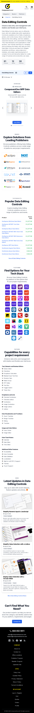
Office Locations (17, 655)
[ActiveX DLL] (7, 298)
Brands (14, 14)
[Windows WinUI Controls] (26, 332)
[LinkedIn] (9, 640)
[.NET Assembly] (14, 287)
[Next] (31, 108)
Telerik (14, 583)
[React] (7, 321)
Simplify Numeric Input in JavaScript (15, 512)
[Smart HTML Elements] (24, 174)
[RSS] (24, 640)
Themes (6, 463)
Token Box (7, 390)
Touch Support (8, 466)
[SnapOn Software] (9, 180)
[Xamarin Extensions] (14, 338)
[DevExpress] (9, 162)
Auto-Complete (8, 454)
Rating (6, 421)
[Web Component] (7, 332)
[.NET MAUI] (7, 292)
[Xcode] (20, 338)
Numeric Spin (8, 378)
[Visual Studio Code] (20, 327)
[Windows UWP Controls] (20, 332)
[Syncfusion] (24, 180)
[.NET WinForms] (14, 292)
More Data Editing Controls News (17, 595)
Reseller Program (17, 661)
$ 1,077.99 (29, 221)
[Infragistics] (24, 162)
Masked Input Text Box (11, 376)
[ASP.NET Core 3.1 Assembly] (20, 304)
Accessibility (7, 452)
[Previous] (2, 108)
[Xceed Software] (24, 187)
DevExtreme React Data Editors (10, 254)
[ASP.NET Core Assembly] (26, 304)
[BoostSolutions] (24, 156)
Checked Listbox (9, 399)
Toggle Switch (8, 388)
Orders (17, 702)
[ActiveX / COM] (26, 292)
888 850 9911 (18, 631)
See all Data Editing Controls (17, 258)
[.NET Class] (26, 287)
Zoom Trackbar (8, 416)
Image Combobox (9, 404)
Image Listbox (8, 406)
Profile (17, 705)
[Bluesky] (21, 640)
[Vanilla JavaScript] (26, 321)
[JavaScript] (7, 315)
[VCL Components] (7, 327)
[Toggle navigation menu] (16, 72)
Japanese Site (17, 664)
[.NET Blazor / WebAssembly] (20, 287)
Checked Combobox (10, 397)
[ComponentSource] (7, 7)
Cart (17, 696)
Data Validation (8, 456)
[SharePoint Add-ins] (20, 321)
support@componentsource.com (17, 636)
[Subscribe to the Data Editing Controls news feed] (27, 490)
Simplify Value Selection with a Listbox (16, 544)
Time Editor (7, 444)
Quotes (17, 699)
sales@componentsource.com (17, 634)
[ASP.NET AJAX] (14, 304)
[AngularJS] (26, 298)
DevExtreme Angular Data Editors (11, 248)
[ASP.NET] (7, 304)
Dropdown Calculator (10, 373)
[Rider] (14, 321)
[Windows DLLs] (14, 332)
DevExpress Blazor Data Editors (10, 228)
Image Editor (7, 433)
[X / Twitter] (13, 640)
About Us (17, 649)
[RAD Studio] (26, 315)
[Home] (2, 17)
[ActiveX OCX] (14, 298)
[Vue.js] (26, 327)
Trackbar (6, 423)
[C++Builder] (14, 309)
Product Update (7, 583)
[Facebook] (17, 640)
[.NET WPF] (20, 292)
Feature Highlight (8, 516)
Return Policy (17, 682)
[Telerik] (9, 187)
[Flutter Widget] (26, 309)
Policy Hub (17, 672)
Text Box (6, 385)
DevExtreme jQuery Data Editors (10, 251)
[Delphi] (20, 309)
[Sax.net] (9, 174)
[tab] (11, 125)
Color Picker (7, 430)
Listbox (6, 409)
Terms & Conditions (17, 685)
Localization (7, 459)
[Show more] (32, 1)
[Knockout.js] (20, 315)
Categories (6, 14)
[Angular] (20, 298)
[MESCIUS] (24, 168)
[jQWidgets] (9, 168)
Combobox (7, 402)
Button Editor (8, 369)
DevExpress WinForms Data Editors (11, 221)
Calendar (6, 440)
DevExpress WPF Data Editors (10, 245)
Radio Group (7, 380)
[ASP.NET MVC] (7, 309)
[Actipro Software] (9, 156)
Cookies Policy (17, 675)
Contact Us (17, 621)
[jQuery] (14, 315)
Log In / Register (17, 693)
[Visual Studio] (14, 327)
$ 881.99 (29, 248)
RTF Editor (7, 383)
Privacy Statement (17, 679)
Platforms (21, 14)
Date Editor (7, 442)
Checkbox (7, 371)
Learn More (17, 122)
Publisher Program (17, 658)
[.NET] (7, 287)
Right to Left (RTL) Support (12, 461)
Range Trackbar (9, 418)
